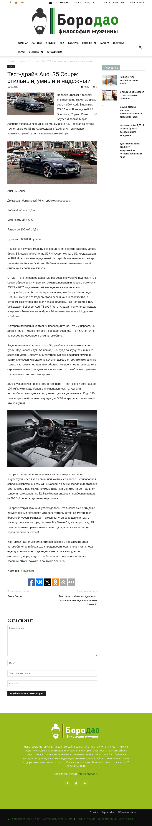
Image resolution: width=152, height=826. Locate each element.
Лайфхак (37, 43)
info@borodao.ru (88, 774)
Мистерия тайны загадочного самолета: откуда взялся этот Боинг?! (78, 600)
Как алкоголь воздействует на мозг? (129, 80)
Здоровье (118, 43)
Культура (73, 43)
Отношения (89, 43)
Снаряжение (36, 51)
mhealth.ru (27, 570)
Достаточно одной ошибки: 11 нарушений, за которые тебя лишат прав (131, 150)
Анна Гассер (15, 596)
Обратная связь (137, 2)
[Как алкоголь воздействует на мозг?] (109, 80)
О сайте (106, 2)
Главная (23, 43)
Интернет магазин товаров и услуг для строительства (105, 818)
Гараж (21, 51)
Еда (62, 43)
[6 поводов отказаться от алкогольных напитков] (109, 95)
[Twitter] (16, 2)
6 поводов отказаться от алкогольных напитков (132, 95)
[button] (140, 47)
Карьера (104, 43)
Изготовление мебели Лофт (25, 818)
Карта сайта (119, 2)
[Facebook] (10, 2)
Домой (11, 61)
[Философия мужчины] (76, 22)
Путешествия (54, 51)
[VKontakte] (22, 2)
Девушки (51, 43)
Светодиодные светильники (57, 818)
